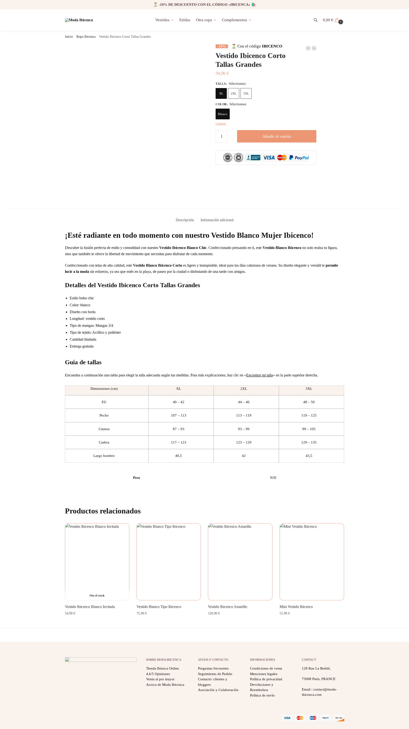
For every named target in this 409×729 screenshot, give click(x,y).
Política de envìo (262, 695)
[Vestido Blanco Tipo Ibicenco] (169, 562)
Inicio (69, 36)
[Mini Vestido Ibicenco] (312, 562)
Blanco (222, 114)
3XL (246, 93)
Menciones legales (263, 674)
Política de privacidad (266, 679)
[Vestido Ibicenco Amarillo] (240, 562)
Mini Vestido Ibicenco (296, 607)
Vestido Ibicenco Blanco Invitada (90, 607)
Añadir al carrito (276, 136)
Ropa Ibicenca (86, 36)
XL (221, 93)
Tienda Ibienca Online (162, 668)
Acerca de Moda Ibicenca (165, 685)
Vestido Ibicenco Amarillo (227, 607)
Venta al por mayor (160, 679)
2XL (234, 93)
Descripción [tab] (185, 220)
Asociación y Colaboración (218, 690)
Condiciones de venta (266, 668)
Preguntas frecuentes (213, 668)
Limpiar (221, 123)
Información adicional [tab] (217, 220)
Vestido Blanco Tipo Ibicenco (159, 607)
